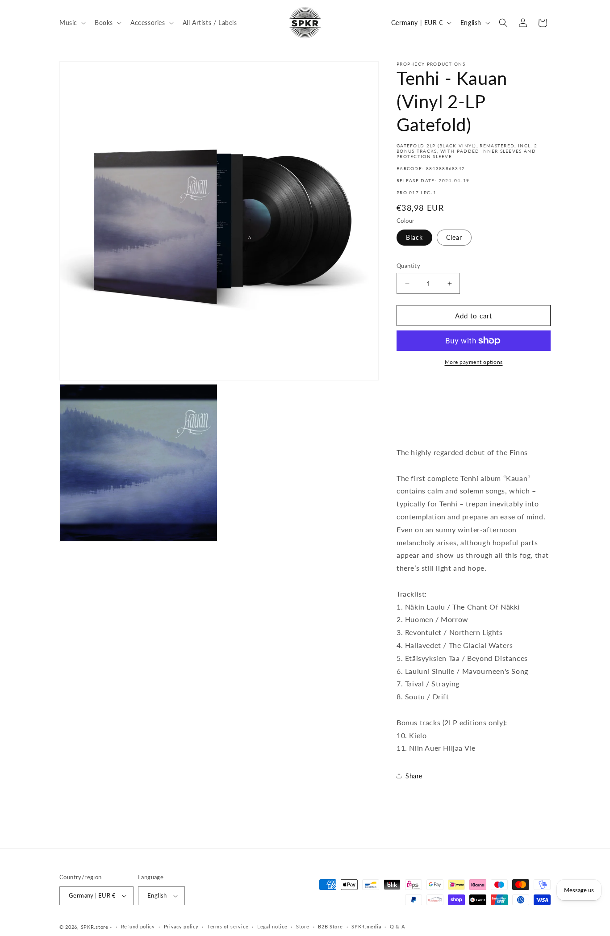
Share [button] (413, 776)
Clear (454, 237)
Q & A (397, 926)
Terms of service (227, 926)
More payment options (474, 362)
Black (414, 237)
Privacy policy (181, 926)
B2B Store (330, 926)
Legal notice (272, 926)
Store (302, 926)
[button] (71, 22)
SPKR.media (366, 926)
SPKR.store (95, 927)
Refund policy (138, 926)
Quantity (408, 265)
